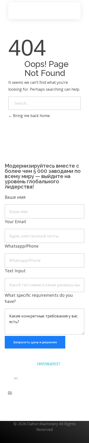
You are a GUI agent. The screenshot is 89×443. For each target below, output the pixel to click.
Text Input (15, 270)
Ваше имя (15, 197)
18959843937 (48, 364)
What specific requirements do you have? (39, 298)
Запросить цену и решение (35, 342)
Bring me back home (31, 115)
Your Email (15, 221)
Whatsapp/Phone (21, 246)
